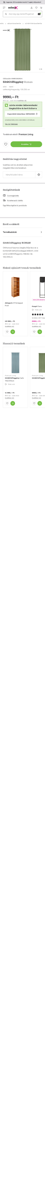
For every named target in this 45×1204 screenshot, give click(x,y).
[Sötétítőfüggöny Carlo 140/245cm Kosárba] (12, 403)
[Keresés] (6, 14)
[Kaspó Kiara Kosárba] (39, 331)
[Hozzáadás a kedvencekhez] (6, 144)
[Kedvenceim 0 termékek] (36, 7)
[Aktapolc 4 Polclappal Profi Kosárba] (12, 331)
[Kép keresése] (39, 14)
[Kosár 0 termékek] (41, 7)
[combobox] (19, 175)
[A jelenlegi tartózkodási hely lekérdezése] (39, 175)
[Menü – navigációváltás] (4, 7)
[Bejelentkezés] (31, 7)
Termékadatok (10, 232)
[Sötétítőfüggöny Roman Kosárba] (39, 403)
